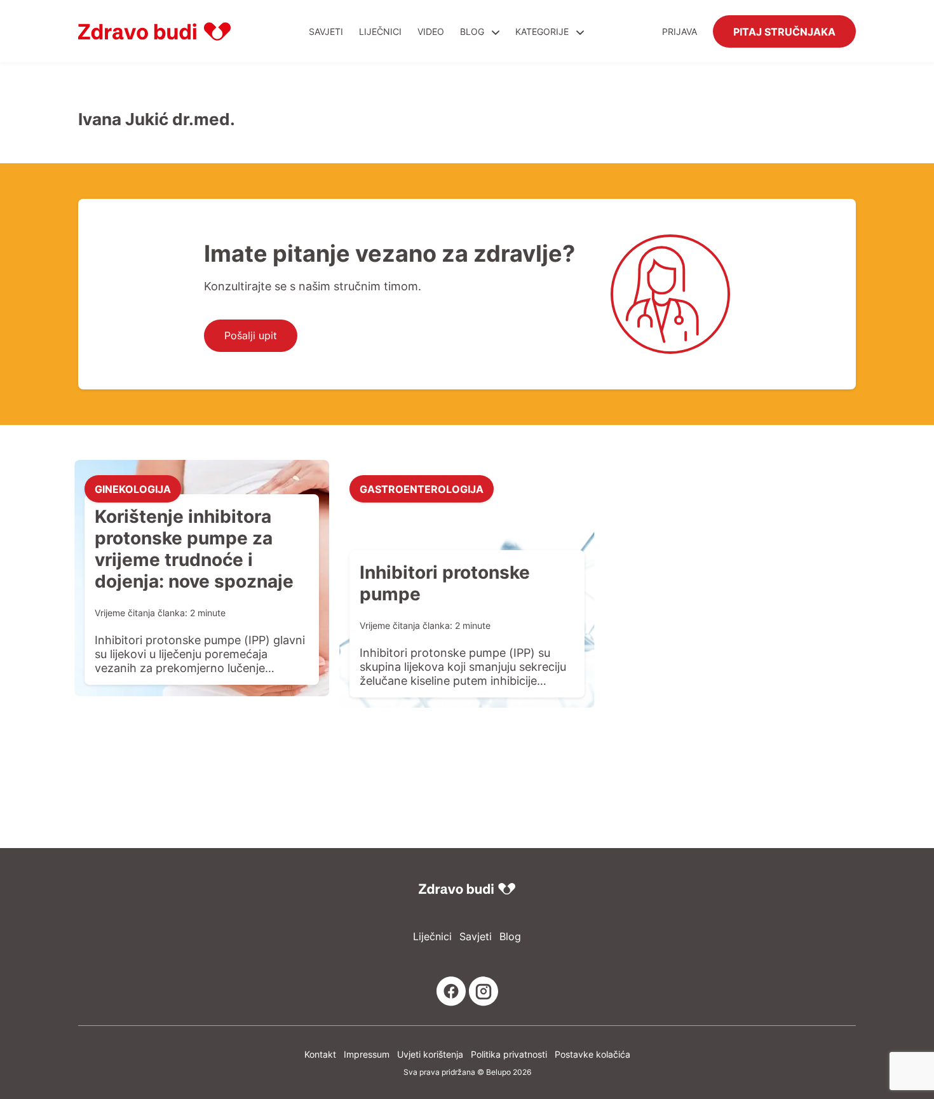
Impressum (366, 1054)
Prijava (679, 31)
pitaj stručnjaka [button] (784, 31)
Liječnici (380, 31)
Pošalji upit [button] (250, 335)
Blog (472, 31)
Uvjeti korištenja (430, 1054)
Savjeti (326, 31)
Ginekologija (133, 488)
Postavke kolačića (592, 1054)
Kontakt (320, 1054)
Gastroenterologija (422, 488)
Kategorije (543, 31)
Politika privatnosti (509, 1054)
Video (430, 31)
